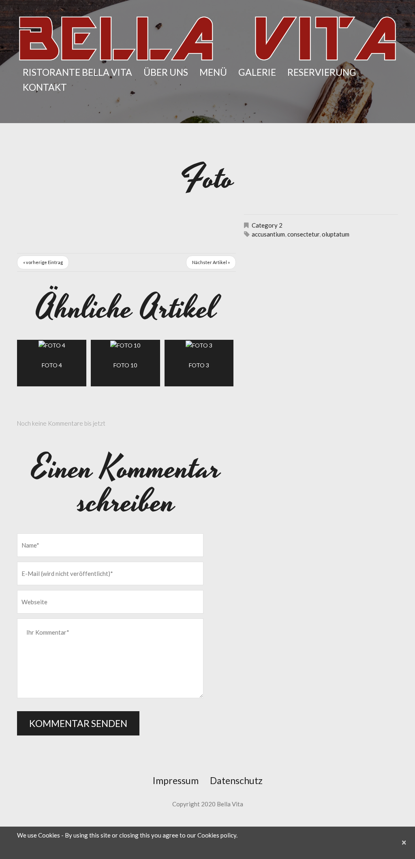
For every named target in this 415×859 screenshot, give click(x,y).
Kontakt (45, 87)
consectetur (303, 234)
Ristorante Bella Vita (77, 72)
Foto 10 (125, 365)
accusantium (268, 234)
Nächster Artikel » (211, 262)
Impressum (176, 780)
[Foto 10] (125, 345)
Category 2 (267, 225)
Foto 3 (199, 365)
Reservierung (321, 72)
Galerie (257, 72)
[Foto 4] (51, 345)
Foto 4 (52, 365)
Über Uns (165, 72)
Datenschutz (236, 780)
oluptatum (335, 234)
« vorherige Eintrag (43, 262)
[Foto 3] (199, 345)
